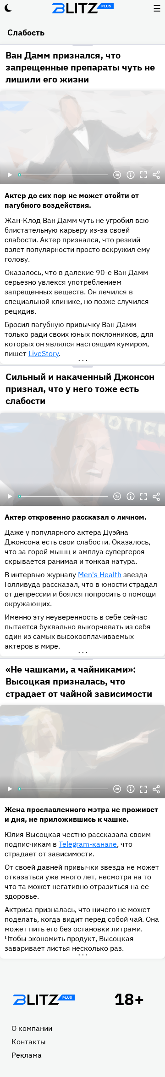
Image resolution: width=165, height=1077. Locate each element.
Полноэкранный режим (143, 175)
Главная (43, 1000)
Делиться (156, 175)
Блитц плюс (82, 8)
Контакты (28, 1041)
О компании (31, 1028)
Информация (130, 175)
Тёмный (8, 8)
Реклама (26, 1054)
